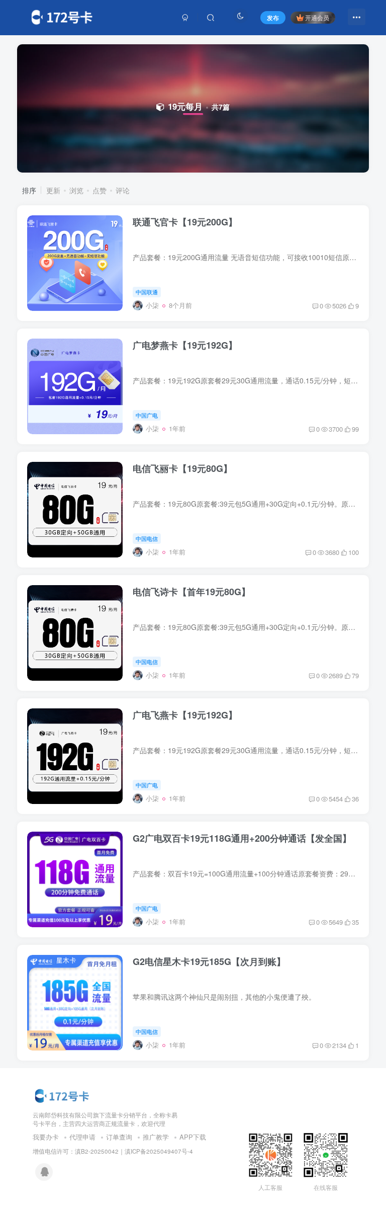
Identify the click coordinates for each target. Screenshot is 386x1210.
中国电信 (147, 538)
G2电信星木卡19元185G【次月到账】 (209, 961)
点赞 (99, 190)
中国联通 (147, 292)
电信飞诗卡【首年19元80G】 (191, 591)
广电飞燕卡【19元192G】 (185, 714)
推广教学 (156, 1137)
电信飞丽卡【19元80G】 (182, 468)
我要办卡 (46, 1137)
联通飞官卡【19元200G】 (185, 221)
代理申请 (82, 1137)
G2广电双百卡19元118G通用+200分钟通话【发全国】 (242, 838)
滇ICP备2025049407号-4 (159, 1151)
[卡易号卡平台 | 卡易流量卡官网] (63, 1094)
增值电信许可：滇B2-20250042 (76, 1151)
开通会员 (317, 17)
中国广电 (147, 415)
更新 (53, 190)
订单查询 (119, 1137)
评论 (123, 190)
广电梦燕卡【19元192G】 (185, 345)
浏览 (76, 190)
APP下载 (192, 1137)
